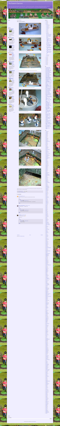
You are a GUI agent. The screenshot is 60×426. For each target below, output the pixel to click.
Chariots (46, 193)
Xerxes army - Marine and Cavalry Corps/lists (48, 117)
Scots (46, 354)
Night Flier (47, 303)
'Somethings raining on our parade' (49, 40)
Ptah (46, 328)
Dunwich (47, 215)
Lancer (46, 276)
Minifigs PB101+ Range (48, 78)
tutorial (46, 394)
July (46, 29)
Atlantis (46, 168)
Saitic (46, 346)
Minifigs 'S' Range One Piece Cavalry (48, 123)
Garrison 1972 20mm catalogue (48, 101)
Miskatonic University (48, 296)
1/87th (46, 134)
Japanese (46, 268)
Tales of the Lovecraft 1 (48, 35)
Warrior (46, 402)
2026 (46, 21)
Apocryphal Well (47, 157)
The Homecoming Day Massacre (48, 39)
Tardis (46, 378)
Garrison (46, 239)
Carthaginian (47, 186)
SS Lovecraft (47, 370)
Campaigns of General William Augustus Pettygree (11, 78)
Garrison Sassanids (47, 125)
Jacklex (46, 266)
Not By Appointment (11, 52)
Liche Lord (47, 280)
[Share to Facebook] (26, 191)
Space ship (47, 363)
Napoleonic (47, 300)
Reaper (46, 332)
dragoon (46, 214)
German (46, 243)
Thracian (46, 384)
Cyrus (46, 204)
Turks (46, 393)
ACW (46, 146)
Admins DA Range (47, 75)
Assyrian (46, 164)
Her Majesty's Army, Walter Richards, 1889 (48, 85)
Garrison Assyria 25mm (48, 89)
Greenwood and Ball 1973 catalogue (48, 94)
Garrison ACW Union (48, 71)
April (47, 32)
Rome (46, 340)
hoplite (46, 256)
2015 (46, 63)
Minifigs (46, 294)
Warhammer (47, 401)
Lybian (46, 285)
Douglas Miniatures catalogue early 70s (49, 109)
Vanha (46, 397)
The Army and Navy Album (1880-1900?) (48, 79)
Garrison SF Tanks (47, 91)
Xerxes (46, 408)
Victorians (47, 398)
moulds (46, 299)
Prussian (46, 326)
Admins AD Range (47, 76)
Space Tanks (47, 364)
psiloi (46, 327)
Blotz (46, 176)
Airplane (46, 151)
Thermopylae (47, 383)
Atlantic (46, 167)
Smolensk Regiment (13, 30)
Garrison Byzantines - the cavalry (48, 127)
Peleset (46, 314)
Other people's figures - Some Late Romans (48, 45)
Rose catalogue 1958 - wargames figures (48, 102)
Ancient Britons (47, 155)
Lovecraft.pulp (47, 284)
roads (46, 336)
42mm (46, 143)
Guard (46, 252)
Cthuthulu (47, 202)
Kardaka (46, 271)
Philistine (47, 319)
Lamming (47, 275)
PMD (46, 321)
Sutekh (46, 375)
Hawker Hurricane (47, 253)
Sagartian (47, 345)
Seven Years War (47, 359)
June (46, 30)
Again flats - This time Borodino (13, 105)
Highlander (47, 254)
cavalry (46, 190)
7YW (46, 145)
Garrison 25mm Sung (48, 122)
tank (46, 377)
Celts (46, 191)
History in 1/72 (10, 104)
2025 (46, 22)
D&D (46, 205)
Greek (46, 249)
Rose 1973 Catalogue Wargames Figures (48, 107)
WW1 (46, 405)
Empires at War (47, 223)
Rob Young (21, 200)
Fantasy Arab (47, 229)
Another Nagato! (13, 38)
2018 (46, 60)
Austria (46, 169)
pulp (46, 329)
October (47, 26)
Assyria (46, 163)
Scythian (46, 356)
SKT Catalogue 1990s (48, 67)
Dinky (46, 212)
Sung (46, 374)
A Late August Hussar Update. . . (13, 89)
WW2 (46, 406)
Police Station (47, 323)
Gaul (46, 240)
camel (46, 183)
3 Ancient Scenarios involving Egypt (49, 97)
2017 (46, 61)
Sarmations (47, 350)
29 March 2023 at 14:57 (26, 200)
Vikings (46, 399)
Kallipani (47, 270)
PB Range (47, 313)
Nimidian (47, 304)
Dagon (46, 207)
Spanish (46, 366)
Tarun (46, 379)
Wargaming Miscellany (11, 37)
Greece (46, 248)
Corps (46, 199)
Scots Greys (47, 355)
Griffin (46, 251)
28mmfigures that (47, 141)
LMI (46, 282)
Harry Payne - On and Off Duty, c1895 (48, 84)
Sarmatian (47, 349)
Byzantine (47, 181)
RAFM (46, 331)
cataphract (47, 188)
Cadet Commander (47, 106)
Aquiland (47, 158)
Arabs (46, 160)
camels (46, 184)
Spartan (46, 368)
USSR (46, 396)
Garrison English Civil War (48, 93)
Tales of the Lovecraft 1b (48, 34)
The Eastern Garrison (15, 3)
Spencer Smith (47, 369)
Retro (46, 333)
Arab (46, 159)
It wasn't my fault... (48, 46)
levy (46, 279)
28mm (46, 140)
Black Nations (47, 174)
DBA (46, 209)
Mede (46, 290)
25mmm (46, 139)
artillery (46, 162)
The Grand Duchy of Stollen (11, 87)
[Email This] (24, 191)
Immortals (47, 262)
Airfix (46, 150)
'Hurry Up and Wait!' (13, 71)
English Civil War (47, 224)
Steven (46, 371)
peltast (46, 315)
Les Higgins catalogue (48, 110)
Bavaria (46, 173)
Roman (46, 338)
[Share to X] (25, 191)
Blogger (35, 421)
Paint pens (47, 310)
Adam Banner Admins (48, 118)
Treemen (46, 387)
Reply (19, 207)
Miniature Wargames (48, 293)
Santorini (47, 347)
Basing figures (47, 172)
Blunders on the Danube (11, 61)
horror (46, 257)
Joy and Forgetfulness (11, 96)
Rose (46, 341)
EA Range (47, 216)
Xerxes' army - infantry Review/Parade (48, 114)
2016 (46, 62)
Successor (47, 373)
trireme (46, 389)
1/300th (46, 132)
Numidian (47, 307)
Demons (46, 211)
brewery (46, 179)
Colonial (46, 196)
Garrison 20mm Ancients (48, 90)
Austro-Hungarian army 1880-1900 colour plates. (49, 81)
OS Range (47, 119)
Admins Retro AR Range (48, 68)
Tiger (46, 385)
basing (46, 171)
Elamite (46, 220)
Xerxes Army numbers (48, 113)
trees (46, 388)
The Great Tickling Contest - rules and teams (48, 105)
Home (46, 112)
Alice (46, 53)
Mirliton (46, 295)
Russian (46, 343)
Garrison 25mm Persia (48, 88)
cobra (46, 195)
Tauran (46, 380)
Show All (14, 112)
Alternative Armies (47, 153)
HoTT (46, 258)
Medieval (47, 291)
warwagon (47, 403)
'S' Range (47, 131)
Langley (46, 277)
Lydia (46, 287)
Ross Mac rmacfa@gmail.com (22, 205)
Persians (46, 317)
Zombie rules (47, 412)
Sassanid (46, 351)
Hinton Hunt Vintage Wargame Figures (11, 29)
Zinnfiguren (47, 411)
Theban (46, 382)
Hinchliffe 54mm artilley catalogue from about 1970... (48, 77)
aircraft (46, 148)
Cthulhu (46, 201)
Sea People (47, 357)
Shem (46, 361)
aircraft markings (47, 149)
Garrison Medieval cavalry (48, 70)
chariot (46, 192)
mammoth (47, 289)
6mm (46, 144)
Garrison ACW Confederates (48, 72)
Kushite (46, 274)
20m (46, 137)
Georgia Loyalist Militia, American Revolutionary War (13, 63)
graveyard (47, 246)
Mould (46, 298)
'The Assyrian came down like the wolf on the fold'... (48, 48)
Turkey (46, 392)
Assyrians (47, 165)
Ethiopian (47, 226)
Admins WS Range (47, 73)
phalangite (47, 318)
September (47, 27)
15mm (46, 135)
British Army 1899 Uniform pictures (48, 86)
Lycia (46, 286)
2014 (46, 64)
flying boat (47, 232)
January (47, 55)
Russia (46, 342)
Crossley (46, 200)
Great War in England (48, 247)
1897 (46, 136)
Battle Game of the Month (12, 70)
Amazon (46, 154)
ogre (46, 308)
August (47, 28)
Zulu (46, 413)
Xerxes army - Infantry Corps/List (48, 116)
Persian (46, 316)
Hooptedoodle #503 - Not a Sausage (13, 46)
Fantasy (46, 228)
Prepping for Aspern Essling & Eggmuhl (13, 97)
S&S (46, 344)
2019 (46, 59)
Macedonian (47, 288)
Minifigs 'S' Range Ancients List (48, 100)
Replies (20, 199)
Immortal (47, 261)
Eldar (46, 221)
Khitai (46, 272)
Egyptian (47, 219)
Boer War (47, 177)
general (46, 242)
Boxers (46, 178)
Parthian (46, 312)
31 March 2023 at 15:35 (27, 205)
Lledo (46, 281)
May (46, 31)
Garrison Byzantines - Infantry (48, 128)
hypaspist (47, 260)
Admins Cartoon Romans (48, 120)
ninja (46, 305)
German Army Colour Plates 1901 (48, 82)
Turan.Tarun (47, 391)
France (46, 234)
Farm (46, 230)
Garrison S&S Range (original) (48, 98)
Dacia (46, 206)
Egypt (46, 218)
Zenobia (46, 410)
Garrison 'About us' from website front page (48, 104)
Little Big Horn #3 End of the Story (13, 80)
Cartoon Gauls (47, 187)
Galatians (47, 238)
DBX (46, 210)
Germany (47, 244)
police (46, 322)
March (47, 33)
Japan (46, 267)
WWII (46, 407)
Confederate (47, 197)
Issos (46, 265)
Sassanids (47, 352)
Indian (46, 263)
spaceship (47, 365)
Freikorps (47, 235)
